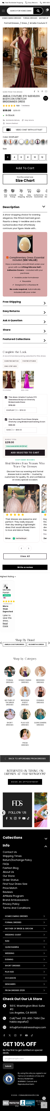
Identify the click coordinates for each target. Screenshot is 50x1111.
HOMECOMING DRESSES (11, 18)
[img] (9, 601)
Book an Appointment (24, 782)
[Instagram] (15, 818)
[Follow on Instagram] (15, 1035)
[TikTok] (28, 818)
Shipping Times (12, 856)
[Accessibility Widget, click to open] (44, 1098)
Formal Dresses (11, 23)
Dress (24, 23)
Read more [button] (5, 625)
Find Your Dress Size (15, 884)
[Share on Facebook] (34, 91)
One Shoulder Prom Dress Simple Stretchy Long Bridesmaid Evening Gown (26, 420)
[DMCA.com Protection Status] (11, 1103)
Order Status (11, 880)
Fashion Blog (10, 868)
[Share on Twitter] (38, 91)
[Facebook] (6, 818)
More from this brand (12, 92)
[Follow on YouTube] (26, 1035)
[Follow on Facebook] (4, 1035)
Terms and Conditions (16, 908)
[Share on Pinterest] (42, 91)
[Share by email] (46, 91)
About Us (8, 872)
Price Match (10, 888)
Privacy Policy (11, 904)
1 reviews (26, 105)
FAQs (6, 864)
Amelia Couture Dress (14, 644)
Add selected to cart (25, 452)
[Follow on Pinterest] (20, 1035)
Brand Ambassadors (15, 900)
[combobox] (20, 11)
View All (25, 556)
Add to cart (25, 168)
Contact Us (10, 852)
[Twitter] (11, 818)
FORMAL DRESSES (30, 18)
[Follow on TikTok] (32, 1035)
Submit (8, 1066)
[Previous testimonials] (21, 548)
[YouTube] (24, 818)
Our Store (9, 876)
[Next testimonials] (29, 548)
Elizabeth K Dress (36, 644)
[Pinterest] (19, 818)
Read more (10, 534)
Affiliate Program (13, 896)
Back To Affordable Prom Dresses (27, 758)
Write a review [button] (25, 567)
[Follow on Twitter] (9, 1035)
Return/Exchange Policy (17, 860)
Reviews (8, 892)
